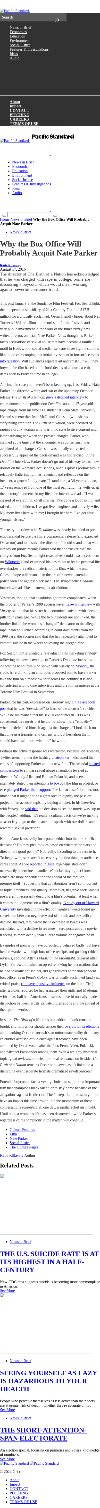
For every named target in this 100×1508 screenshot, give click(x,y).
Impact (15, 106)
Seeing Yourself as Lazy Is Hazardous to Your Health (48, 1381)
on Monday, (80, 666)
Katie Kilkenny (10, 265)
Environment (20, 40)
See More (7, 1291)
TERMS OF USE (24, 124)
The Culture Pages (24, 1147)
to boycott (57, 783)
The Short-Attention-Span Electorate (43, 1434)
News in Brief (20, 27)
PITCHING (19, 115)
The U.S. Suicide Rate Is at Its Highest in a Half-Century (49, 1262)
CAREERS (19, 119)
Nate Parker (19, 1138)
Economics (18, 32)
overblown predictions (82, 1026)
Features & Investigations (29, 49)
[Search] (57, 17)
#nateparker (60, 757)
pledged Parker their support (28, 789)
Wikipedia (12, 562)
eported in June (42, 864)
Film (13, 1134)
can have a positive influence (43, 984)
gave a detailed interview (65, 397)
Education (17, 36)
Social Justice (20, 45)
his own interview (78, 604)
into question (10, 361)
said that (31, 809)
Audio (14, 58)
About (15, 102)
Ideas (14, 54)
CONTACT (19, 110)
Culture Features (22, 1130)
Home (4, 219)
